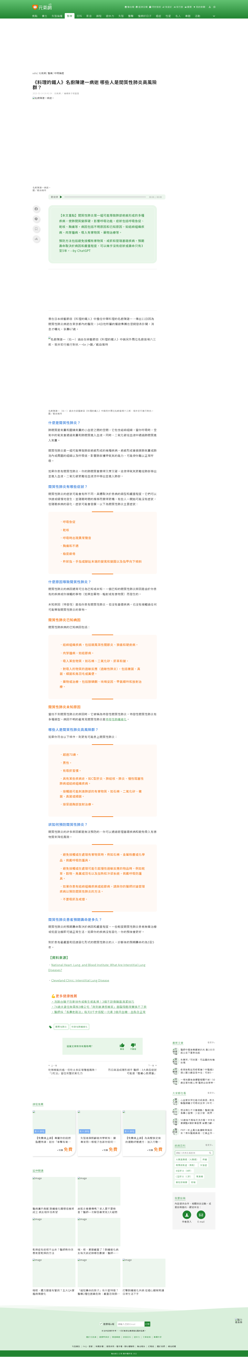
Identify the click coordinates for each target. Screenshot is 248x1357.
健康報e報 (108, 1324)
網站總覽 (172, 1346)
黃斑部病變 (181, 1182)
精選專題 (116, 1337)
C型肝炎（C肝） (184, 1176)
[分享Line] (36, 218)
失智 (121, 16)
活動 (197, 16)
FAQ (85, 1346)
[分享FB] (36, 208)
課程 (99, 16)
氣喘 (193, 1182)
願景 (189, 7)
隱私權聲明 (129, 1346)
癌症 (158, 16)
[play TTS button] (61, 197)
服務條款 (110, 1346)
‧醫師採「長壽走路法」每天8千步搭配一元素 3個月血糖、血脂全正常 (98, 1012)
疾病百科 (127, 1337)
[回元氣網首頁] (45, 7)
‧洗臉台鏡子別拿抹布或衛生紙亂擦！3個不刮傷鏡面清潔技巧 (92, 1001)
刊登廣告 (76, 1346)
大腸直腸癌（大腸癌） (187, 1159)
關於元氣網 (91, 1337)
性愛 (168, 16)
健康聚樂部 (104, 1337)
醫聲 (131, 16)
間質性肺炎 (61, 1026)
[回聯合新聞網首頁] (35, 7)
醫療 (69, 16)
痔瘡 (205, 1159)
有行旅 (179, 7)
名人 (178, 16)
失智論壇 (57, 16)
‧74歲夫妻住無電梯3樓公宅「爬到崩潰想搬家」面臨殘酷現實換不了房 (99, 1007)
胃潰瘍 (199, 1176)
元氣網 (42, 73)
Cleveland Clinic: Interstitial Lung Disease (80, 980)
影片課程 (39, 1131)
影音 (89, 16)
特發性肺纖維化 (116, 719)
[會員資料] (209, 7)
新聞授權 (100, 1346)
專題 (188, 16)
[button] (214, 16)
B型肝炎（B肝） (184, 1170)
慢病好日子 (145, 16)
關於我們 (161, 1346)
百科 (79, 16)
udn (35, 73)
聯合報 (130, 7)
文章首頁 (147, 1337)
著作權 (119, 1346)
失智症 (203, 1165)
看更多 (211, 1042)
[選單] (214, 7)
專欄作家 (158, 1337)
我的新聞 (200, 7)
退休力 (110, 16)
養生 (44, 16)
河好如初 (156, 7)
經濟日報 (143, 7)
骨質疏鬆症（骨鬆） (186, 1165)
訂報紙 (151, 1346)
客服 (91, 1346)
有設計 (168, 7)
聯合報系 (141, 1346)
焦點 (35, 16)
